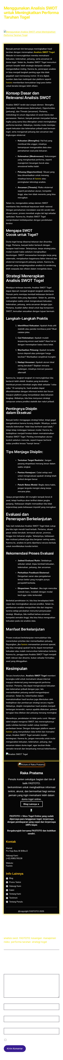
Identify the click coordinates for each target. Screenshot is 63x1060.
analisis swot (11, 938)
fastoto (9, 82)
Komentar (9, 972)
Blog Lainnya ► (31, 804)
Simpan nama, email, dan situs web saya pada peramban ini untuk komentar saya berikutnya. (30, 1040)
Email (7, 1013)
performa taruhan (21, 941)
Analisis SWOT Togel (44, 52)
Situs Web (9, 1026)
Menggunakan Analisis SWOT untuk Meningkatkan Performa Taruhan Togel (31, 12)
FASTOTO (24, 938)
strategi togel (39, 941)
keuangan (36, 938)
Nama (7, 1001)
